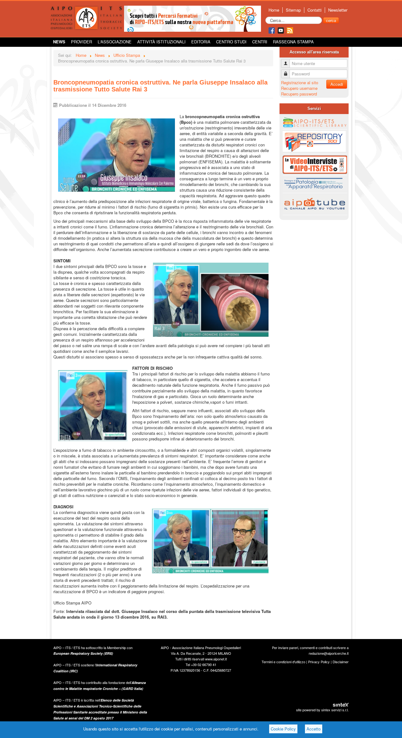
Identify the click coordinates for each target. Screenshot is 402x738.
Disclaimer (341, 661)
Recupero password (299, 94)
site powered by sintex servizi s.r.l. (322, 709)
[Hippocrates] (192, 18)
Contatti (314, 10)
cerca (331, 20)
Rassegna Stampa (293, 42)
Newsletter (337, 10)
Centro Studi (231, 42)
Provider (81, 42)
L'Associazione (115, 42)
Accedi (336, 84)
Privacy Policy (319, 661)
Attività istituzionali (161, 42)
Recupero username (299, 88)
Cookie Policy (283, 729)
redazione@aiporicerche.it (329, 653)
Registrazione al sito (299, 82)
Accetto (314, 729)
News (59, 42)
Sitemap (293, 10)
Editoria (200, 42)
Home (274, 10)
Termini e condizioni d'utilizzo (283, 661)
